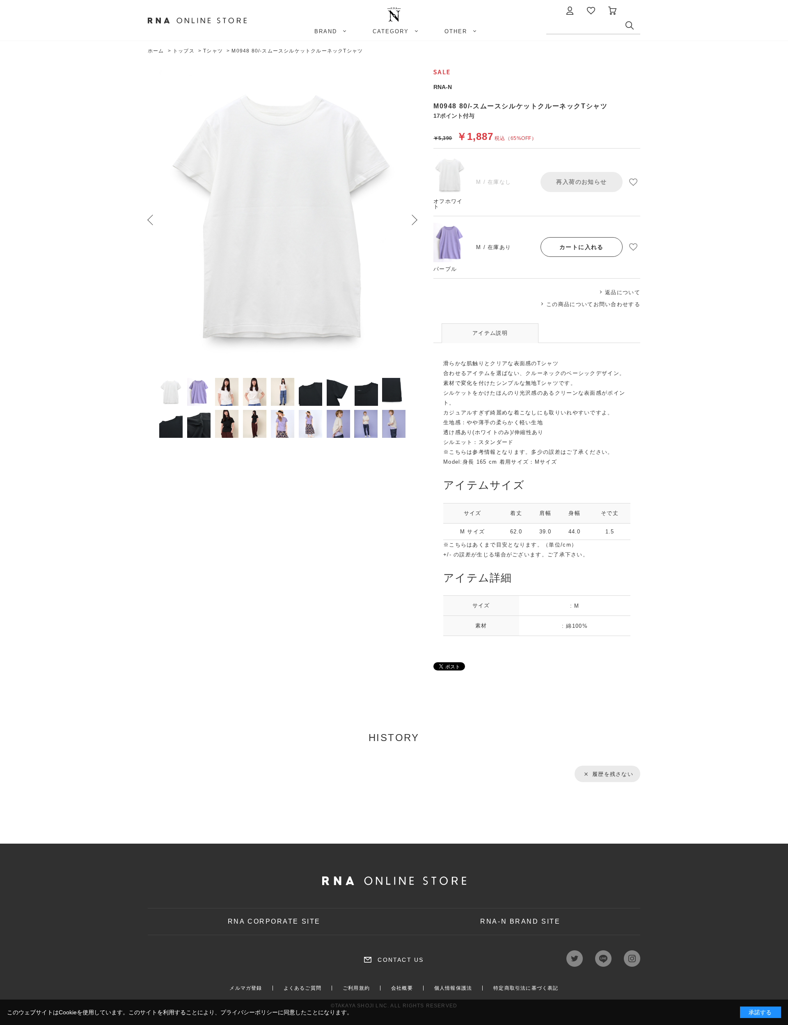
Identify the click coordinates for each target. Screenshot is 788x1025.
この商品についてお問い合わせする (593, 304)
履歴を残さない (612, 774)
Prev (150, 220)
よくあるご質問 (302, 988)
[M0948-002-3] (171, 392)
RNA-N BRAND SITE (520, 921)
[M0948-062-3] (199, 392)
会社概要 (402, 988)
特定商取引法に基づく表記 (525, 988)
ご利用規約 (356, 988)
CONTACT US (401, 959)
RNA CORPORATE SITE (274, 921)
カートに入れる (581, 247)
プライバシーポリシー (249, 1012)
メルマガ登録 (245, 988)
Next (414, 220)
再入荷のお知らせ (581, 181)
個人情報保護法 (453, 988)
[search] (632, 27)
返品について (622, 292)
